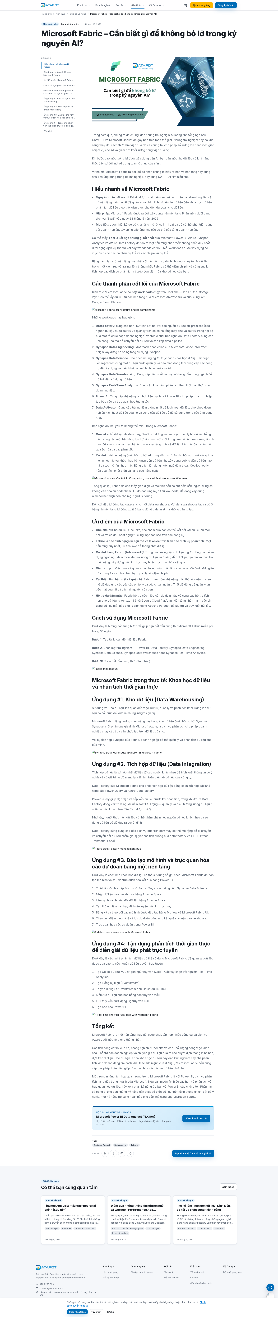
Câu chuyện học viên (201, 1283)
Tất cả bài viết (197, 1272)
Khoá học (82, 5)
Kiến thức (136, 5)
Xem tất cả (228, 1186)
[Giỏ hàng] (185, 5)
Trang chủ (46, 14)
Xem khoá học (194, 1118)
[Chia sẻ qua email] (121, 1153)
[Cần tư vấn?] (270, 1287)
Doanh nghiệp (103, 5)
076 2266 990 (47, 1284)
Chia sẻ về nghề (78, 14)
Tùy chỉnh (96, 1312)
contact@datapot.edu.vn (52, 1288)
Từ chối (111, 1312)
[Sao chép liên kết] (130, 1153)
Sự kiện (194, 1277)
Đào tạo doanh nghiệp (141, 1272)
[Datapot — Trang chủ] (50, 5)
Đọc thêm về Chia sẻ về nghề (191, 1153)
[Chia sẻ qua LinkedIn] (105, 1153)
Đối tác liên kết (171, 1277)
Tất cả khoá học (111, 1277)
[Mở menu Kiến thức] (144, 5)
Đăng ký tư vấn (226, 5)
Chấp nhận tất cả (77, 1312)
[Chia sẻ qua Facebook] (113, 1153)
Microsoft (169, 1272)
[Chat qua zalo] (270, 1296)
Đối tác (119, 5)
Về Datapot (155, 5)
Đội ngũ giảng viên (232, 1272)
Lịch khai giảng (201, 5)
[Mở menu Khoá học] (90, 5)
